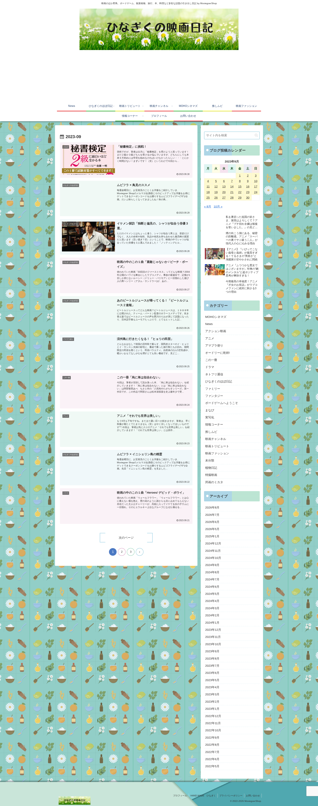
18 (208, 192)
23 (247, 192)
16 (247, 186)
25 (208, 197)
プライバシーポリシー (230, 795)
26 (216, 197)
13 (224, 186)
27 (224, 197)
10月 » (218, 206)
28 (232, 197)
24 (255, 192)
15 (239, 186)
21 (232, 192)
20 (224, 192)
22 (239, 192)
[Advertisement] (159, 76)
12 (216, 186)
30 (247, 197)
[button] (256, 135)
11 (208, 186)
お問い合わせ (253, 795)
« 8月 (207, 206)
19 (216, 192)
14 (232, 186)
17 (255, 186)
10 (255, 181)
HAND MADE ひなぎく (203, 795)
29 (239, 197)
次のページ (126, 537)
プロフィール (180, 795)
